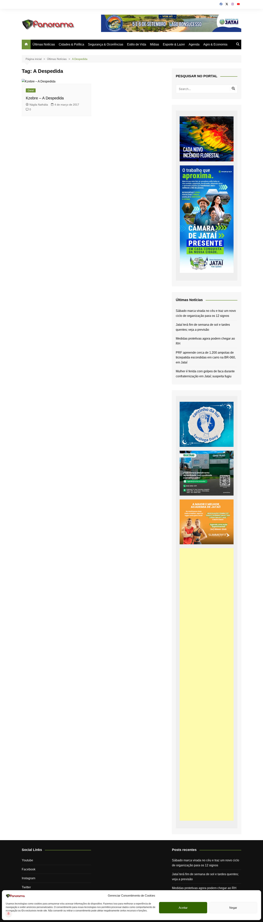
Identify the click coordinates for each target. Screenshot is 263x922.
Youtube (27, 860)
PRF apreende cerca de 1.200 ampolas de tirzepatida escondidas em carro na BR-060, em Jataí (206, 357)
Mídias (154, 44)
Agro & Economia (215, 44)
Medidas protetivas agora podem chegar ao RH (205, 341)
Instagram (28, 878)
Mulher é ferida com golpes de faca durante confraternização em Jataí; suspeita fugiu (205, 374)
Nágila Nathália (38, 104)
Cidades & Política (71, 44)
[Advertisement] (207, 684)
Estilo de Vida (136, 44)
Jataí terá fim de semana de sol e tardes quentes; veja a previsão (203, 327)
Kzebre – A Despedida (45, 98)
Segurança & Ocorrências (105, 44)
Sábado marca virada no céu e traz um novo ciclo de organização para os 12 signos (206, 313)
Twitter (26, 887)
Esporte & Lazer (174, 44)
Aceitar (183, 907)
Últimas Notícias (44, 44)
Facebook (28, 869)
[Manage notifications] (8, 913)
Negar (233, 907)
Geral (31, 90)
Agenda (194, 44)
